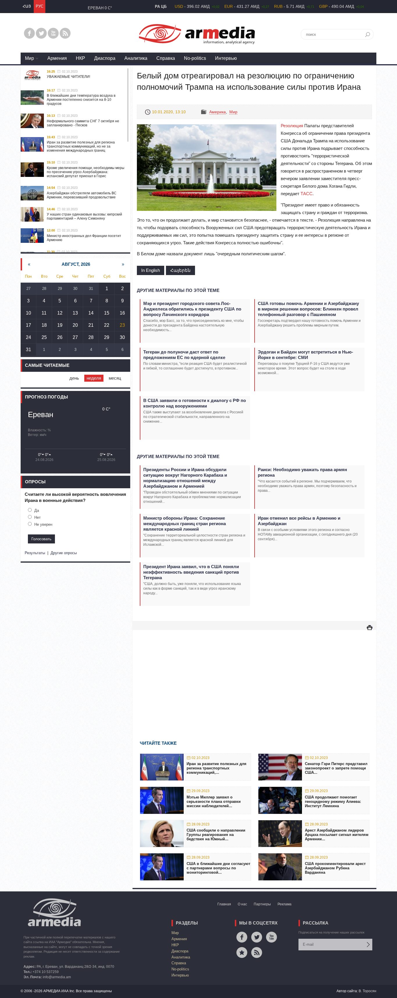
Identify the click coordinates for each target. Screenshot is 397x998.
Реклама (285, 904)
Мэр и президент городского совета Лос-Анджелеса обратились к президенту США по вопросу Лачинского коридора (192, 309)
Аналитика (135, 58)
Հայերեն (180, 270)
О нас (242, 904)
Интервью (226, 58)
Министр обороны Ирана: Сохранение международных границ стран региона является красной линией (184, 524)
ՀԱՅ (27, 6)
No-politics (195, 58)
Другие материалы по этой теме (178, 290)
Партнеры (262, 904)
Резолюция (292, 125)
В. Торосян (367, 991)
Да (36, 510)
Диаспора (104, 58)
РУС (39, 6)
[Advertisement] (254, 676)
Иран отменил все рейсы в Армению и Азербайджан (299, 521)
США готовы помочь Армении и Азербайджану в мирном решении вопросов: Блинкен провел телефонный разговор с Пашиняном (308, 309)
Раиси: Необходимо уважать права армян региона (302, 472)
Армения (57, 58)
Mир (29, 58)
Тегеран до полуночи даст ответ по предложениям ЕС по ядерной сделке (184, 354)
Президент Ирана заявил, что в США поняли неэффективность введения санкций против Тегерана (191, 572)
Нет (37, 517)
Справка (165, 58)
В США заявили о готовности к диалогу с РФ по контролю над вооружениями (194, 403)
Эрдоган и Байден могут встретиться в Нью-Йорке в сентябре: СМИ (305, 354)
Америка (217, 112)
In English (150, 270)
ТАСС (306, 193)
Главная (224, 904)
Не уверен (43, 524)
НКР (80, 58)
